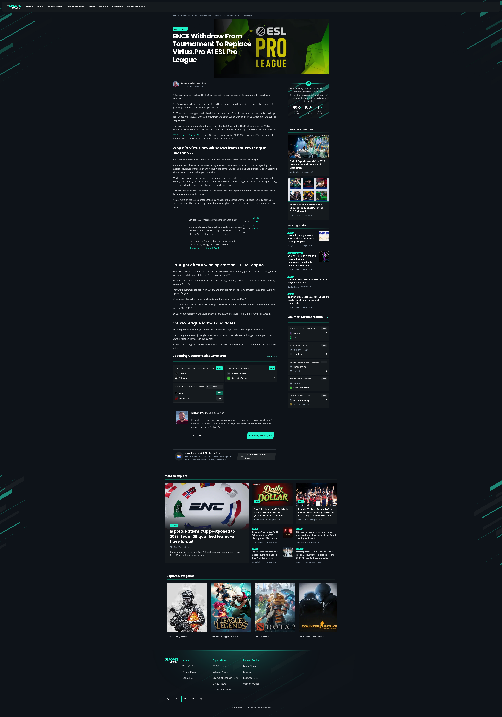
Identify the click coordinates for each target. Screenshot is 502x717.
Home (29, 6)
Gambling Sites (136, 6)
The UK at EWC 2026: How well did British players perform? (308, 281)
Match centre (272, 356)
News (40, 6)
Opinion (103, 6)
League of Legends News (225, 636)
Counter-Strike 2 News (311, 636)
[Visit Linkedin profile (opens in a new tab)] (199, 435)
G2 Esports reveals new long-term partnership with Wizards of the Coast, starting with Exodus (316, 535)
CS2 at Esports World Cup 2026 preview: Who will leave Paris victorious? (307, 164)
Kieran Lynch (186, 83)
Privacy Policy (189, 671)
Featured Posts (250, 677)
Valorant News (220, 671)
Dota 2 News (262, 636)
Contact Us (187, 677)
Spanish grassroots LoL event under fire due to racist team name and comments (308, 300)
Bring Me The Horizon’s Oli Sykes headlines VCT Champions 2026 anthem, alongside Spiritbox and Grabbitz (265, 538)
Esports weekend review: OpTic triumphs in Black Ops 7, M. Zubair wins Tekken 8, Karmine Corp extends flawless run (265, 558)
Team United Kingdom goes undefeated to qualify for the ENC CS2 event (306, 208)
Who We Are (188, 666)
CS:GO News (219, 666)
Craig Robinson (258, 542)
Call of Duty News (177, 636)
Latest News (249, 666)
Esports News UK (260, 519)
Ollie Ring (173, 547)
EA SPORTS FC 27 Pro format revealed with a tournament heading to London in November (302, 260)
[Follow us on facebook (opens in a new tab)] (176, 699)
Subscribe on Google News (255, 456)
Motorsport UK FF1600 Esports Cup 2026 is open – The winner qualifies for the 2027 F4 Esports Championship (316, 554)
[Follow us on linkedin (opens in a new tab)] (193, 699)
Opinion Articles (251, 683)
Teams (91, 6)
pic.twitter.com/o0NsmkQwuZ (204, 248)
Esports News (54, 6)
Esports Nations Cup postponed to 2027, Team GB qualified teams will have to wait (203, 536)
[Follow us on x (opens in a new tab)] (168, 699)
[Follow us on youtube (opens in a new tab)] (184, 699)
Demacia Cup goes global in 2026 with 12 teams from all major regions (301, 238)
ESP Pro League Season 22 (186, 135)
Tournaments (76, 6)
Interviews (117, 6)
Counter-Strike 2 (186, 16)
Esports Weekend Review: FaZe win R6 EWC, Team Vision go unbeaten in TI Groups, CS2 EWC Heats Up (316, 512)
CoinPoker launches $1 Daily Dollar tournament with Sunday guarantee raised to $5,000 (271, 512)
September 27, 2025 (256, 223)
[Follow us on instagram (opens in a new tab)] (201, 699)
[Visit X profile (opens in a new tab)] (193, 435)
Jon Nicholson (303, 519)
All (328, 317)
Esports (247, 671)
